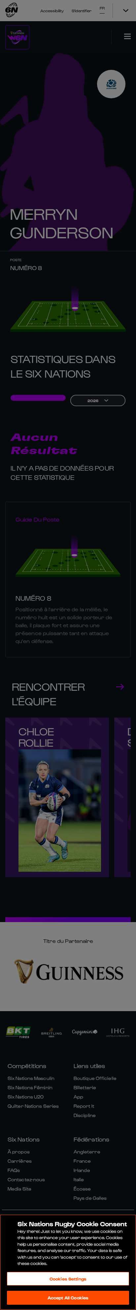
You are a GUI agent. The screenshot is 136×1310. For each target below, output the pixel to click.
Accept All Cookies (68, 1297)
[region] (68, 1262)
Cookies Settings (68, 1278)
